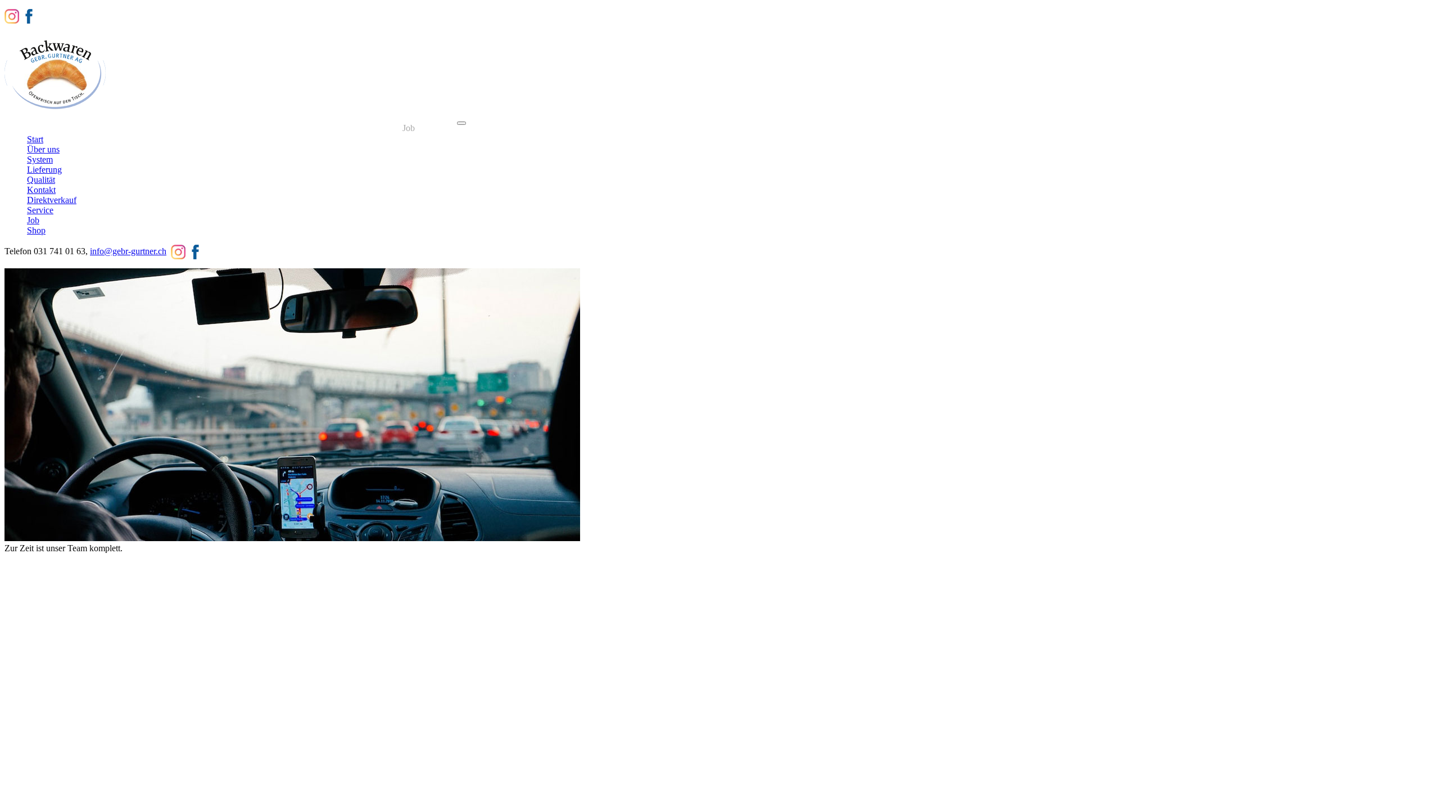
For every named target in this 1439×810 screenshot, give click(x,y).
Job (408, 128)
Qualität (221, 128)
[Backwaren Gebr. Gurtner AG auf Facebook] (28, 15)
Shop (440, 128)
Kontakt (265, 128)
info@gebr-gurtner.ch (128, 251)
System (128, 128)
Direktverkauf (320, 128)
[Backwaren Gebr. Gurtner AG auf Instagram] (11, 15)
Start (42, 128)
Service (373, 128)
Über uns (82, 128)
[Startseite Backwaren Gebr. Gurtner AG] (55, 110)
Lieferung (173, 128)
